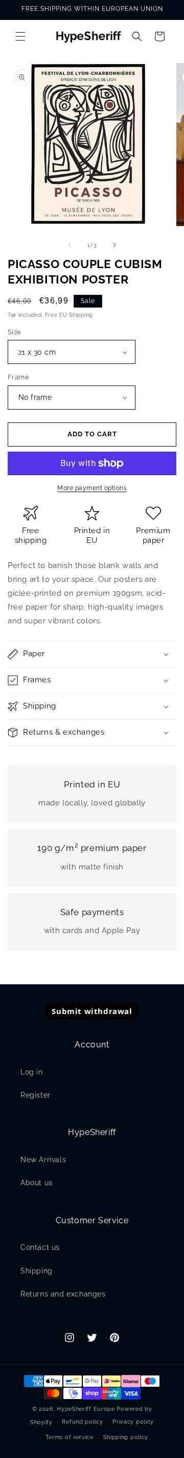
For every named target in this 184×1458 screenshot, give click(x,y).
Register (35, 1095)
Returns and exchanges (63, 1294)
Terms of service (69, 1437)
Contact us (40, 1247)
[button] (20, 36)
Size (14, 332)
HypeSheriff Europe (86, 1409)
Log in (31, 1072)
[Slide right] (114, 245)
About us (36, 1183)
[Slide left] (69, 245)
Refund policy (82, 1422)
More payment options (92, 488)
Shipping (36, 1271)
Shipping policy (126, 1437)
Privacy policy (133, 1422)
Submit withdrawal (92, 1011)
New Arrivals (43, 1160)
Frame (18, 377)
